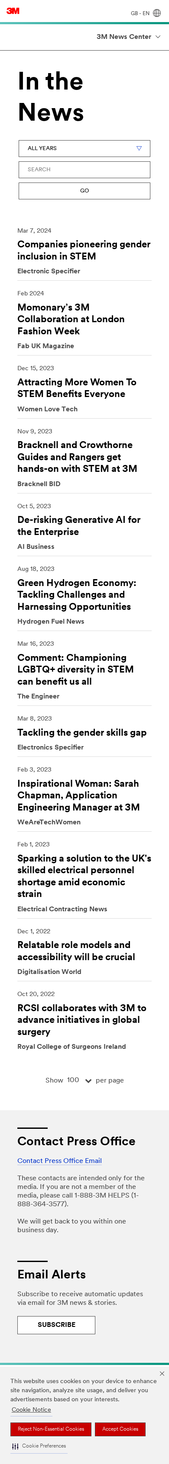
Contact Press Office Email (59, 1161)
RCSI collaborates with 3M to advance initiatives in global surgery (81, 1021)
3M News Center (124, 37)
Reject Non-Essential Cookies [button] (51, 1429)
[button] (39, 1447)
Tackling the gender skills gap (82, 733)
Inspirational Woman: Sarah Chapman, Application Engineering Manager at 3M (78, 796)
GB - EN (141, 13)
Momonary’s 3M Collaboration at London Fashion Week (71, 320)
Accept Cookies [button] (120, 1429)
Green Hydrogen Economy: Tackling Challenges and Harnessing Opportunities (76, 595)
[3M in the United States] (13, 10)
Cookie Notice (31, 1410)
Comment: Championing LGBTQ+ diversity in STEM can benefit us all (75, 670)
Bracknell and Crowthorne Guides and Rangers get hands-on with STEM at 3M (77, 457)
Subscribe (56, 1325)
